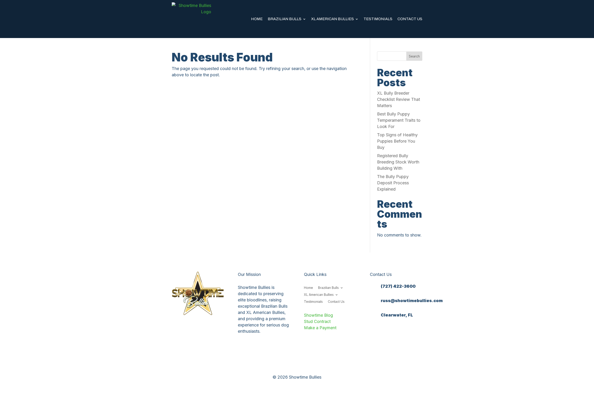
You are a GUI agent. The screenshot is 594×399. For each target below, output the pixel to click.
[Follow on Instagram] (383, 331)
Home (257, 19)
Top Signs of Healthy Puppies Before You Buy (397, 141)
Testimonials (378, 19)
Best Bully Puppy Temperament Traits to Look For (398, 120)
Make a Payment (320, 327)
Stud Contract (317, 321)
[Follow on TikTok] (401, 331)
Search (414, 56)
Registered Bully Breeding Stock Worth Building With (398, 162)
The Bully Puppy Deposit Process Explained (393, 183)
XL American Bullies (332, 19)
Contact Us (409, 19)
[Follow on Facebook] (373, 331)
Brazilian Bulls (284, 19)
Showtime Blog (318, 315)
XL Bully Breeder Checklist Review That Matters (398, 99)
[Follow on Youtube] (392, 331)
